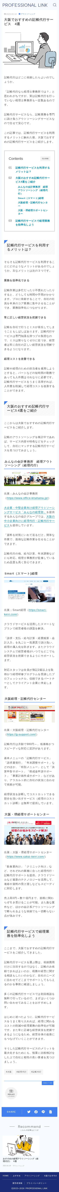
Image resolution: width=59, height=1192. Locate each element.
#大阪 (9, 1072)
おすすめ (16, 1176)
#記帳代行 (36, 1072)
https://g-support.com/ (21, 734)
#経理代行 (22, 1072)
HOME (6, 1176)
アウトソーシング (28, 14)
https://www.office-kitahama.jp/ (27, 498)
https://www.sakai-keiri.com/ (26, 856)
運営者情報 (17, 1183)
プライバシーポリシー (37, 1183)
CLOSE (45, 158)
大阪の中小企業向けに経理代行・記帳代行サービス (29, 521)
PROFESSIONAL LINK (25, 5)
